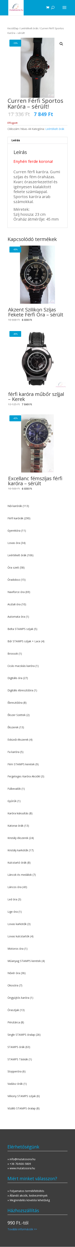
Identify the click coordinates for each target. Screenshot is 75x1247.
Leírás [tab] (16, 140)
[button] (61, 43)
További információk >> (22, 1229)
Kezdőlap (13, 28)
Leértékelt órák (29, 28)
